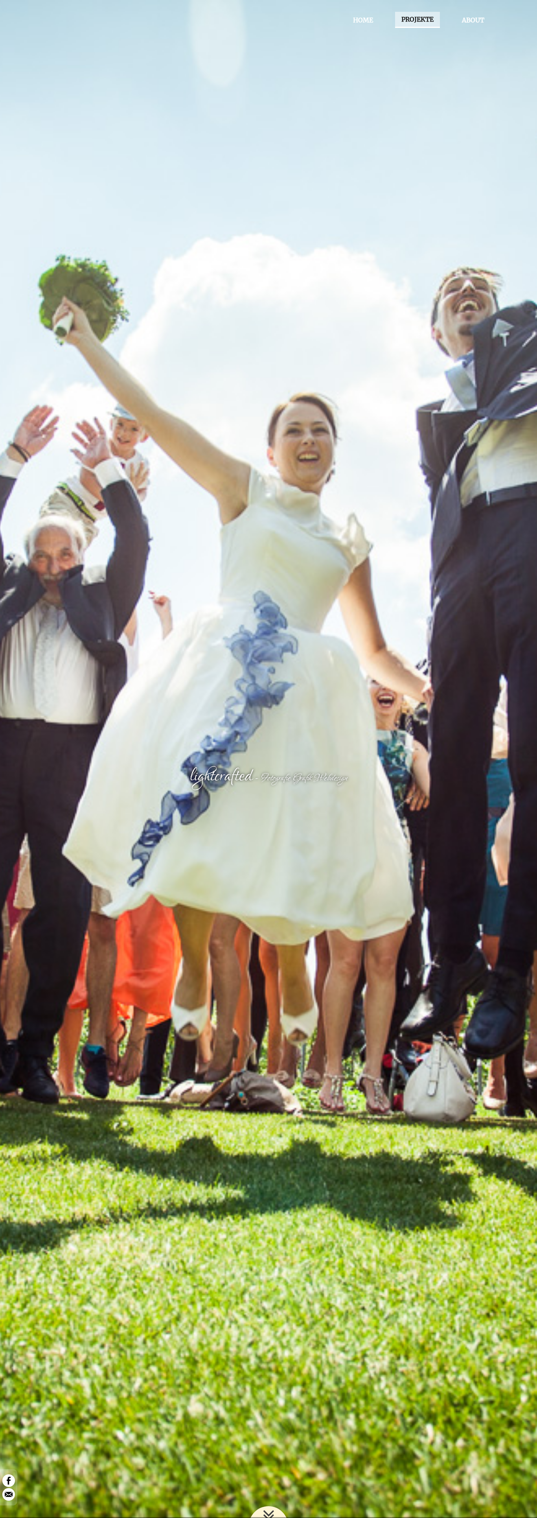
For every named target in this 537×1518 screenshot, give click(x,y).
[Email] (8, 1494)
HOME (363, 20)
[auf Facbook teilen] (8, 1480)
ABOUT (473, 20)
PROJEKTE (417, 19)
